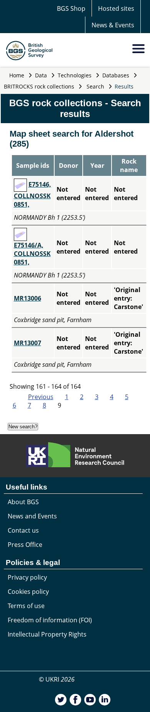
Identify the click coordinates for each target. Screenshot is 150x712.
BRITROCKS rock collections (39, 86)
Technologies (75, 75)
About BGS (23, 502)
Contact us (23, 530)
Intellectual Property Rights (47, 634)
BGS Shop (71, 8)
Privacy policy (27, 577)
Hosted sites (116, 8)
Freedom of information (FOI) (50, 620)
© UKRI (57, 679)
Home (16, 75)
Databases (115, 75)
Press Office (25, 544)
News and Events (32, 516)
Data (41, 75)
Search (95, 86)
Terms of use (26, 606)
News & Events (113, 25)
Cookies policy (28, 591)
